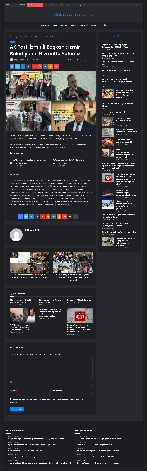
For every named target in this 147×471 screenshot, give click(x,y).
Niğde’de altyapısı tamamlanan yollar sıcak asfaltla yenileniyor (124, 205)
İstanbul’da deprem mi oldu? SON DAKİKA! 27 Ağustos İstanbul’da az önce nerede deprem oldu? (79, 328)
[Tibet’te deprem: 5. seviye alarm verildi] (108, 142)
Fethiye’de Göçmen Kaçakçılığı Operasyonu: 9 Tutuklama (115, 224)
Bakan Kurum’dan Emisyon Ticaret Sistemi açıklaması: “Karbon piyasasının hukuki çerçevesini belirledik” (50, 312)
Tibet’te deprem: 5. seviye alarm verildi (124, 140)
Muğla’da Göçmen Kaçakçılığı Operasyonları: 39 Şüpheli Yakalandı (117, 45)
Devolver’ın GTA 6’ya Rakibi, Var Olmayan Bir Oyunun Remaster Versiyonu (126, 93)
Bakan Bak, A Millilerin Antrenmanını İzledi (119, 232)
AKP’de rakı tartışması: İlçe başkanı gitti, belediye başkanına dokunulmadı (21, 327)
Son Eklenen (119, 36)
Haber (54, 25)
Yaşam (93, 25)
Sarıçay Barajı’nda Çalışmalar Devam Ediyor (124, 120)
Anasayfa (45, 25)
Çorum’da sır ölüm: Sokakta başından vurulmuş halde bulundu (126, 192)
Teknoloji (83, 25)
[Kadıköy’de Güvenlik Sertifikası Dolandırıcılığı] (108, 132)
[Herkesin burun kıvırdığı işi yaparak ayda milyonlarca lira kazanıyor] (108, 241)
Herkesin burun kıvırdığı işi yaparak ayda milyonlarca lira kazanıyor (126, 242)
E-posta (13, 391)
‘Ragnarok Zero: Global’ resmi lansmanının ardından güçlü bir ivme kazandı (117, 81)
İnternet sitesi (58, 391)
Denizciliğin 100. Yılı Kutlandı (79, 300)
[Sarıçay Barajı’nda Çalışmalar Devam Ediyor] (108, 121)
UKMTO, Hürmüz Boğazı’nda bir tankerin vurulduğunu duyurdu (118, 216)
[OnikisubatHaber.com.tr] (73, 14)
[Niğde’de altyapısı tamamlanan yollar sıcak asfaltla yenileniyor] (108, 204)
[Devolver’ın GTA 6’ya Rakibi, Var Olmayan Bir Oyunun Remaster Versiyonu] (108, 93)
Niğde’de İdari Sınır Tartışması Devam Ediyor (51, 301)
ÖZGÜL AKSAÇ (19, 60)
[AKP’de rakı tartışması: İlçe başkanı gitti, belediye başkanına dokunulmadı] (22, 315)
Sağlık (73, 25)
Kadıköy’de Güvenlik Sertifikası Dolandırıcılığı (126, 130)
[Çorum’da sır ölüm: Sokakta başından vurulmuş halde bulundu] (108, 193)
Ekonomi (64, 25)
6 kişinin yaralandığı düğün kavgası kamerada (21, 301)
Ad (11, 382)
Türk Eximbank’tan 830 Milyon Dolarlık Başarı (60, 5)
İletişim (103, 25)
